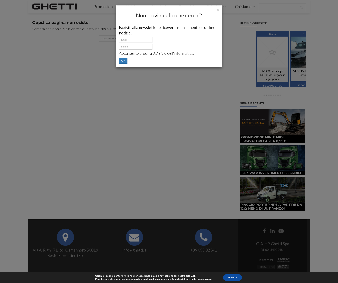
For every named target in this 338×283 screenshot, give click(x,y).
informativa (183, 53)
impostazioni (204, 279)
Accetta (232, 277)
